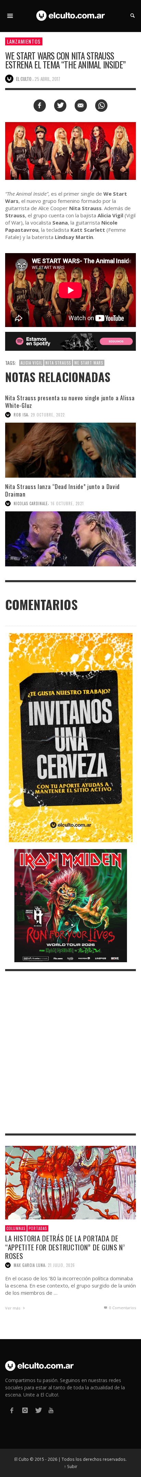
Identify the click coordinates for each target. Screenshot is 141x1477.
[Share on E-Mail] (81, 105)
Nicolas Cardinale (31, 503)
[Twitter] (37, 1410)
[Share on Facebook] (40, 105)
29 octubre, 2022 (48, 414)
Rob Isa (21, 414)
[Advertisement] (70, 1052)
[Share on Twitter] (60, 105)
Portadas (38, 1228)
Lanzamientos (24, 41)
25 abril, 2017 (47, 78)
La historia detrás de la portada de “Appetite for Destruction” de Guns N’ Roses (65, 1247)
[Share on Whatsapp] (101, 105)
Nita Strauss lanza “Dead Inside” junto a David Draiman (62, 490)
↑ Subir (70, 1466)
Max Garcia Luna (29, 1265)
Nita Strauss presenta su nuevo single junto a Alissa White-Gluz (69, 401)
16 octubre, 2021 (67, 503)
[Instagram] (24, 1410)
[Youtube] (50, 1410)
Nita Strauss (58, 363)
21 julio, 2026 (61, 1265)
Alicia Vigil (31, 363)
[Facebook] (11, 1410)
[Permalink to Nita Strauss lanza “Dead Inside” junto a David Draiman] (70, 538)
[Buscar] (10, 16)
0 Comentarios (122, 1307)
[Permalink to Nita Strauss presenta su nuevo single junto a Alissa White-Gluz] (70, 450)
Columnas (16, 1228)
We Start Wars (88, 363)
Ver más (13, 1308)
